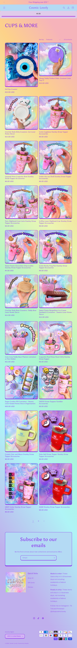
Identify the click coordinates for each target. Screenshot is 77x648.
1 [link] (33, 521)
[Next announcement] (73, 2)
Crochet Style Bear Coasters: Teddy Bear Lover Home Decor (20, 311)
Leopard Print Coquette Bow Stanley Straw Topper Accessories (19, 177)
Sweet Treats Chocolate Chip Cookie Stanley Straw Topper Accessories (19, 267)
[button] (4, 8)
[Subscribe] (54, 557)
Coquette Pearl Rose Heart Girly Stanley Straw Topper (54, 358)
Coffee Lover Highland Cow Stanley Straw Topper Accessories (55, 222)
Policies (30, 587)
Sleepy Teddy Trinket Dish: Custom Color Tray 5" (55, 79)
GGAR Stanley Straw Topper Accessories (54, 507)
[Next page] (44, 521)
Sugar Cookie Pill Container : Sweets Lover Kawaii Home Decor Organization (20, 402)
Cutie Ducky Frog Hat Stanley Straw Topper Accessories (53, 267)
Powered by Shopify (23, 643)
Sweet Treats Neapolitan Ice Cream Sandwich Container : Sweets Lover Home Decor (55, 312)
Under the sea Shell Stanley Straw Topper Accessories (55, 177)
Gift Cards (31, 582)
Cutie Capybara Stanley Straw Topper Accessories (53, 133)
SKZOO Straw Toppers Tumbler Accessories (51, 402)
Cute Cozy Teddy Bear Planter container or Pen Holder (20, 358)
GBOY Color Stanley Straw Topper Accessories (18, 508)
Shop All (30, 578)
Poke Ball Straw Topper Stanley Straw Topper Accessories (53, 455)
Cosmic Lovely (14, 643)
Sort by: (41, 39)
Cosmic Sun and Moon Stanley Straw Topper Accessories (19, 455)
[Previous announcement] (4, 2)
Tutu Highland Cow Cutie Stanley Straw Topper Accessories (20, 222)
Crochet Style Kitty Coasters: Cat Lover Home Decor (20, 133)
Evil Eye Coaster (11, 89)
